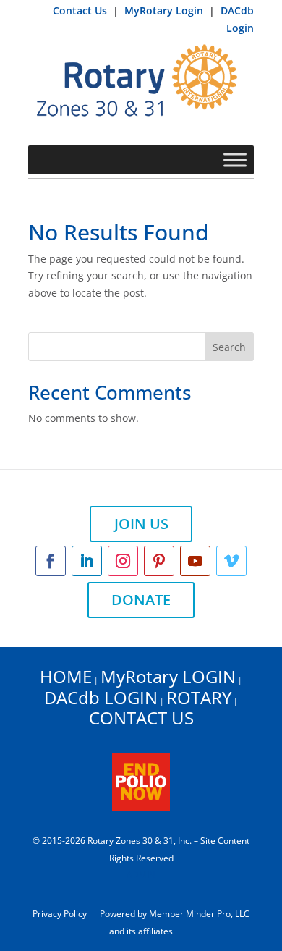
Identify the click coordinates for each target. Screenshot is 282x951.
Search (229, 347)
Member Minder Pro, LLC (199, 914)
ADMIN (141, 874)
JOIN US (141, 523)
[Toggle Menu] (235, 159)
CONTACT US (141, 718)
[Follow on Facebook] (50, 561)
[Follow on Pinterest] (159, 561)
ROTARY (198, 697)
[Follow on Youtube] (195, 561)
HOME (66, 676)
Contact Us (81, 10)
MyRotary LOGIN (168, 676)
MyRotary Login (165, 10)
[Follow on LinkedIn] (87, 561)
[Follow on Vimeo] (231, 561)
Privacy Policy (60, 914)
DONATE (141, 599)
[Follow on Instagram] (123, 561)
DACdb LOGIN (101, 697)
